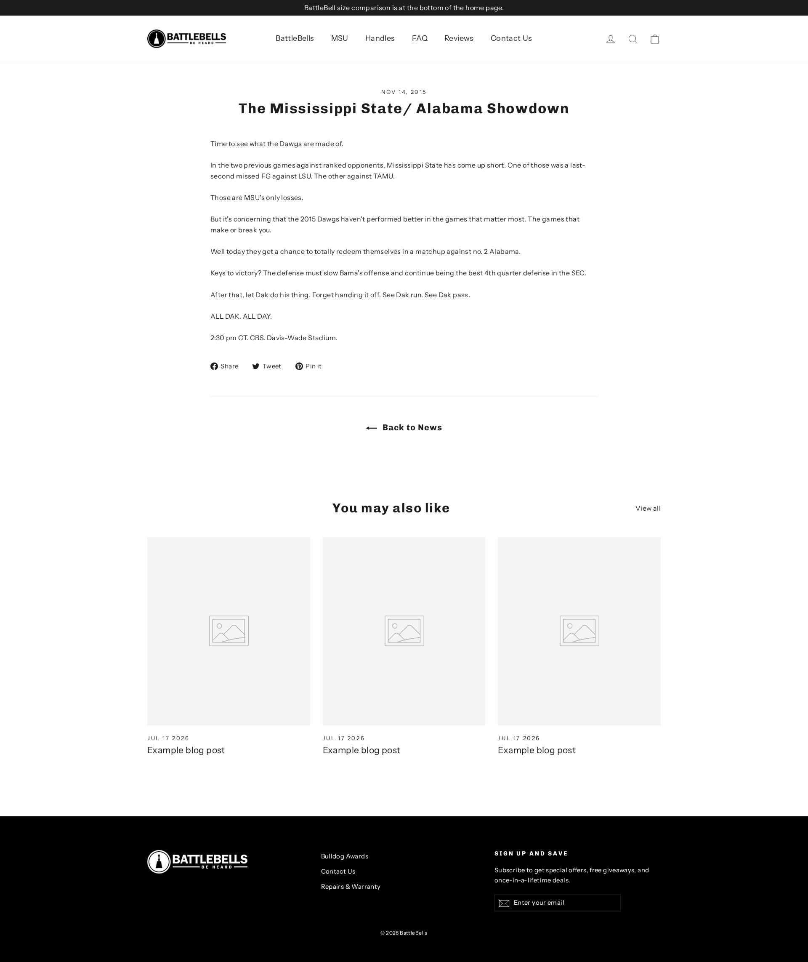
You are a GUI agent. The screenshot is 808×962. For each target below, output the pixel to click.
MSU (339, 38)
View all (648, 508)
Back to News (411, 427)
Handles (380, 38)
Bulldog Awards (345, 856)
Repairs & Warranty (351, 886)
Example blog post (186, 750)
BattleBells (295, 38)
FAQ (420, 38)
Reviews (459, 38)
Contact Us (511, 38)
